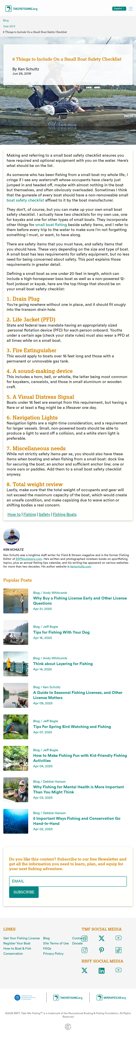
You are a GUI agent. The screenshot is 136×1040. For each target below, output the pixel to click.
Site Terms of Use (56, 943)
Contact (78, 938)
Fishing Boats (65, 515)
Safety (44, 515)
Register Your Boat (16, 943)
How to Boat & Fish (17, 948)
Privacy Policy (53, 953)
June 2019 (9, 26)
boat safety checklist (25, 200)
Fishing (29, 515)
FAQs (47, 948)
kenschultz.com (80, 566)
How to (14, 515)
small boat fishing (51, 225)
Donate (77, 943)
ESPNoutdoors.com (29, 558)
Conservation (13, 953)
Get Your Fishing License (21, 938)
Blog (6, 20)
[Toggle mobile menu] (131, 8)
